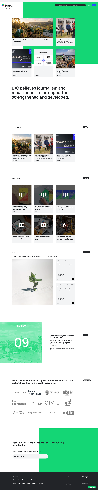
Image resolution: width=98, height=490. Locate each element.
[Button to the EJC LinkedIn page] (27, 479)
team (19, 483)
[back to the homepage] (3, 5)
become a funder (87, 380)
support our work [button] (76, 5)
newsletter (34, 483)
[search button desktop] (85, 5)
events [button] (70, 5)
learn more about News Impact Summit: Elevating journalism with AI (62, 349)
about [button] (82, 5)
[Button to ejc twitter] (14, 480)
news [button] (56, 5)
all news (85, 127)
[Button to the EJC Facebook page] (32, 479)
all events (85, 335)
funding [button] (60, 5)
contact (23, 483)
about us (14, 483)
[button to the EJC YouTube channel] (23, 479)
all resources (86, 178)
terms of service (85, 483)
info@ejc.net (68, 484)
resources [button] (65, 5)
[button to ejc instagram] (18, 480)
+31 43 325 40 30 (69, 483)
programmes (40, 483)
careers (28, 483)
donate (89, 5)
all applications (86, 252)
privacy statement (85, 482)
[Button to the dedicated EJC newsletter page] (36, 479)
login (94, 5)
